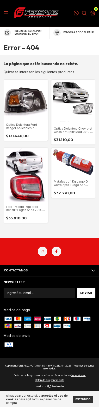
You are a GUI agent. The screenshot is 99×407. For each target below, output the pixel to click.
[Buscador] (84, 13)
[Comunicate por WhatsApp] (76, 13)
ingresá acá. (78, 375)
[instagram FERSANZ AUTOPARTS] (42, 251)
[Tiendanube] (50, 387)
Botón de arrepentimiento (49, 380)
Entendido (83, 399)
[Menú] (7, 13)
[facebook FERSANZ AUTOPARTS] (56, 251)
